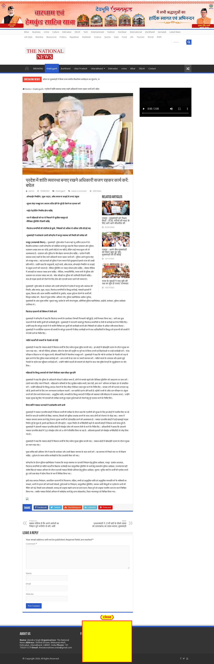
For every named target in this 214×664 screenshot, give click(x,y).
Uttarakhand (97, 68)
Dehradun (66, 32)
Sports (107, 37)
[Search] (188, 42)
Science (97, 37)
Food (124, 37)
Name (29, 573)
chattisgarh (51, 68)
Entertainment (97, 32)
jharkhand (150, 32)
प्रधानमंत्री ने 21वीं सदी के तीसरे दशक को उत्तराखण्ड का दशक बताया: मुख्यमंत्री (109, 523)
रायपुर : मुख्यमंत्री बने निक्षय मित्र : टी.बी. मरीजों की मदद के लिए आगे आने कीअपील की (116, 221)
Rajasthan (74, 37)
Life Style (28, 37)
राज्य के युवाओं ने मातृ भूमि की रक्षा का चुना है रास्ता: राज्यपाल (115, 282)
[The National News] (45, 53)
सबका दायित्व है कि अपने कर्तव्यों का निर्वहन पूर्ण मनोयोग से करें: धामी (44, 523)
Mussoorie (51, 37)
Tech (85, 32)
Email (28, 583)
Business (36, 32)
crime (46, 32)
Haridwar (122, 32)
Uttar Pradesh (80, 68)
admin (31, 191)
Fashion (111, 32)
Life (131, 37)
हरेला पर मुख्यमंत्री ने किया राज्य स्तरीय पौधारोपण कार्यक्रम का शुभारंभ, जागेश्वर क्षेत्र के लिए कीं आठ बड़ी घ (84, 79)
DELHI (77, 32)
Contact (152, 68)
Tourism (140, 37)
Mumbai (39, 37)
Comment (31, 544)
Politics (63, 37)
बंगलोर (159, 37)
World (150, 37)
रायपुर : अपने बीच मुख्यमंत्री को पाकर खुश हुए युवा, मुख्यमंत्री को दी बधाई (114, 252)
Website (30, 594)
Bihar (26, 32)
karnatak (162, 32)
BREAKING (38, 68)
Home (27, 68)
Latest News (175, 32)
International (136, 32)
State (116, 37)
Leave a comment (79, 191)
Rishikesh (86, 37)
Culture (55, 32)
